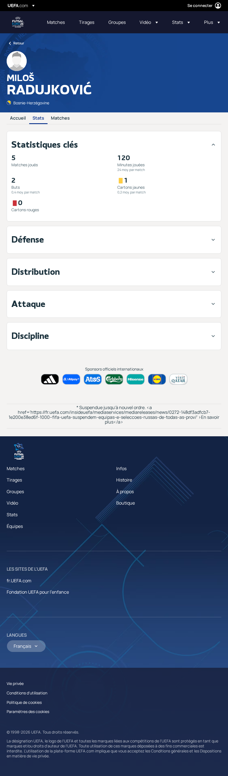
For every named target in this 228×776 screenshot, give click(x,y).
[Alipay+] (71, 379)
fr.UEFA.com (19, 581)
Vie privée (15, 683)
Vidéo (12, 503)
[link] (55, 22)
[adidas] (50, 379)
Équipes (15, 526)
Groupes (15, 491)
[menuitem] (56, 22)
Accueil (18, 118)
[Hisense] (136, 379)
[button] (149, 22)
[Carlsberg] (114, 379)
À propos (125, 491)
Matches (60, 118)
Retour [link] (18, 43)
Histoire (124, 480)
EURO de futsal (18, 22)
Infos (121, 468)
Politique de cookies (24, 702)
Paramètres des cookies (28, 711)
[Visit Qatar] (178, 379)
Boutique (125, 503)
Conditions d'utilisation (27, 693)
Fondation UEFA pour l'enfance (38, 592)
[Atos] (93, 379)
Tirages (14, 480)
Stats (38, 118)
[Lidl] (157, 379)
